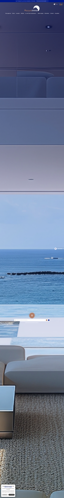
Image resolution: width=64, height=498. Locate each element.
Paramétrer (5, 494)
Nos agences (8, 13)
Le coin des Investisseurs (30, 13)
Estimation (47, 13)
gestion (22, 13)
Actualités (57, 13)
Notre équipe (40, 13)
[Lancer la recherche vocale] (32, 315)
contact (52, 13)
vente (13, 13)
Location (18, 13)
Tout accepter (11, 494)
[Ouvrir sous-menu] (36, 13)
